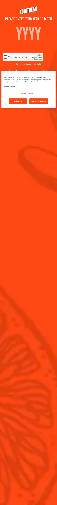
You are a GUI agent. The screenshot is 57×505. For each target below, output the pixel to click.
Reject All (18, 101)
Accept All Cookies (38, 101)
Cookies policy (9, 86)
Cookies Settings (26, 93)
